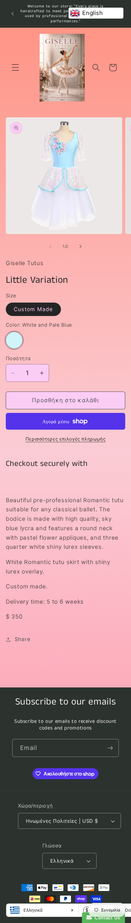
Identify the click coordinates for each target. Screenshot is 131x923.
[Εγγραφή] (110, 748)
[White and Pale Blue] (14, 340)
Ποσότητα (18, 358)
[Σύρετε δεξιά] (80, 246)
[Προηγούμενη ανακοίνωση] (12, 13)
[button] (15, 67)
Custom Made (33, 309)
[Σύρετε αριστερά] (50, 246)
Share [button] (22, 639)
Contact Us (106, 917)
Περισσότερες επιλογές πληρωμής (66, 439)
